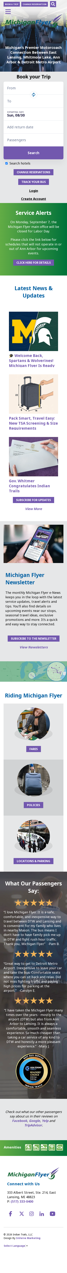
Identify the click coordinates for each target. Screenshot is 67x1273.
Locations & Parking (33, 861)
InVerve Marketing (28, 1238)
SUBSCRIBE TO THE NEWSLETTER (33, 639)
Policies (33, 805)
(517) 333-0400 (22, 1201)
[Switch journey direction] (33, 94)
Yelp (45, 1121)
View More (33, 509)
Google (34, 1121)
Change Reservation (34, 4)
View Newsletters (33, 647)
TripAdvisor (33, 1125)
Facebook (19, 1121)
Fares (33, 749)
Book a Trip (11, 4)
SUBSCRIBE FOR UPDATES (33, 500)
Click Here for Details (33, 263)
